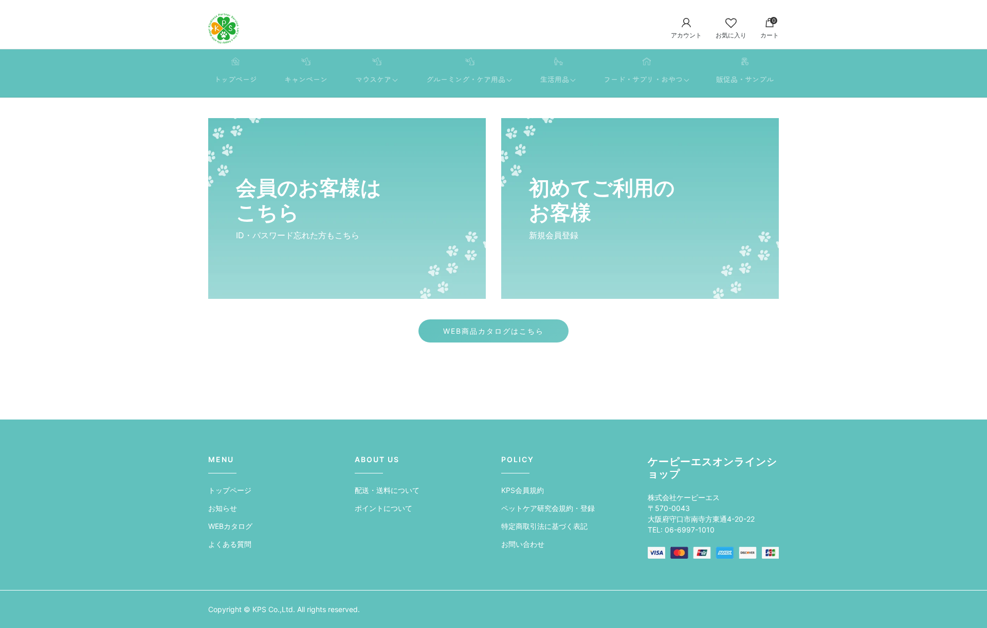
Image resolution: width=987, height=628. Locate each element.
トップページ (229, 490)
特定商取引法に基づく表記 (544, 526)
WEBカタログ (230, 526)
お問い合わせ (522, 544)
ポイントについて (383, 508)
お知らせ (222, 508)
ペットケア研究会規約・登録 (548, 508)
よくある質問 (229, 544)
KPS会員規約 (522, 490)
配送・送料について (387, 490)
